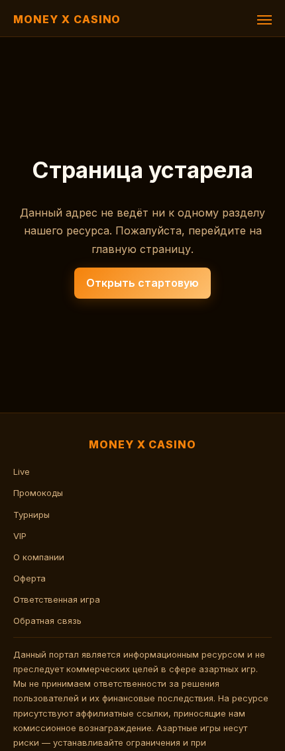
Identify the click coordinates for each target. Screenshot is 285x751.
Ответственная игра (56, 599)
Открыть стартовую (142, 282)
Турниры (31, 514)
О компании (38, 557)
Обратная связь (47, 620)
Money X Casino (67, 19)
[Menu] (264, 20)
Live (21, 471)
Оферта (29, 578)
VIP (20, 535)
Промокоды (38, 492)
